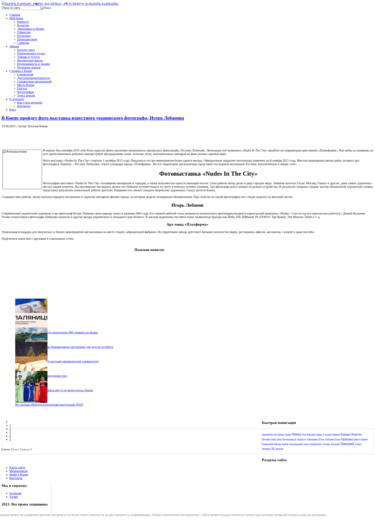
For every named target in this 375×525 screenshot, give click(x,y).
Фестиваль (266, 449)
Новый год (301, 439)
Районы (277, 444)
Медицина (266, 439)
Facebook (15, 493)
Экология (279, 449)
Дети (304, 434)
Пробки (364, 439)
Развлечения (267, 444)
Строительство (315, 444)
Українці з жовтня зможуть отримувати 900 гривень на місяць (56, 332)
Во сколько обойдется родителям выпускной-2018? (49, 404)
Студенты (326, 444)
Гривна (288, 434)
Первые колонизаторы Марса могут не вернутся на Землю (54, 390)
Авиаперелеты (267, 434)
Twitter (13, 496)
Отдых (321, 439)
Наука (279, 439)
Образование (312, 439)
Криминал (346, 434)
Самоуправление (296, 444)
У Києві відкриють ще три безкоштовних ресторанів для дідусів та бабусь (64, 347)
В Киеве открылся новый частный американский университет (57, 361)
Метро (273, 439)
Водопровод (279, 434)
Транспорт (347, 443)
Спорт (306, 444)
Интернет (336, 434)
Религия (285, 444)
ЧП (273, 448)
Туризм (358, 444)
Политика (347, 439)
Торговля (335, 444)
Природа (357, 439)
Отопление (329, 439)
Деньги (296, 434)
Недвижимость (289, 439)
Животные (311, 434)
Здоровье (327, 434)
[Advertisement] (68, 137)
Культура (356, 434)
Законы (319, 434)
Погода (337, 439)
